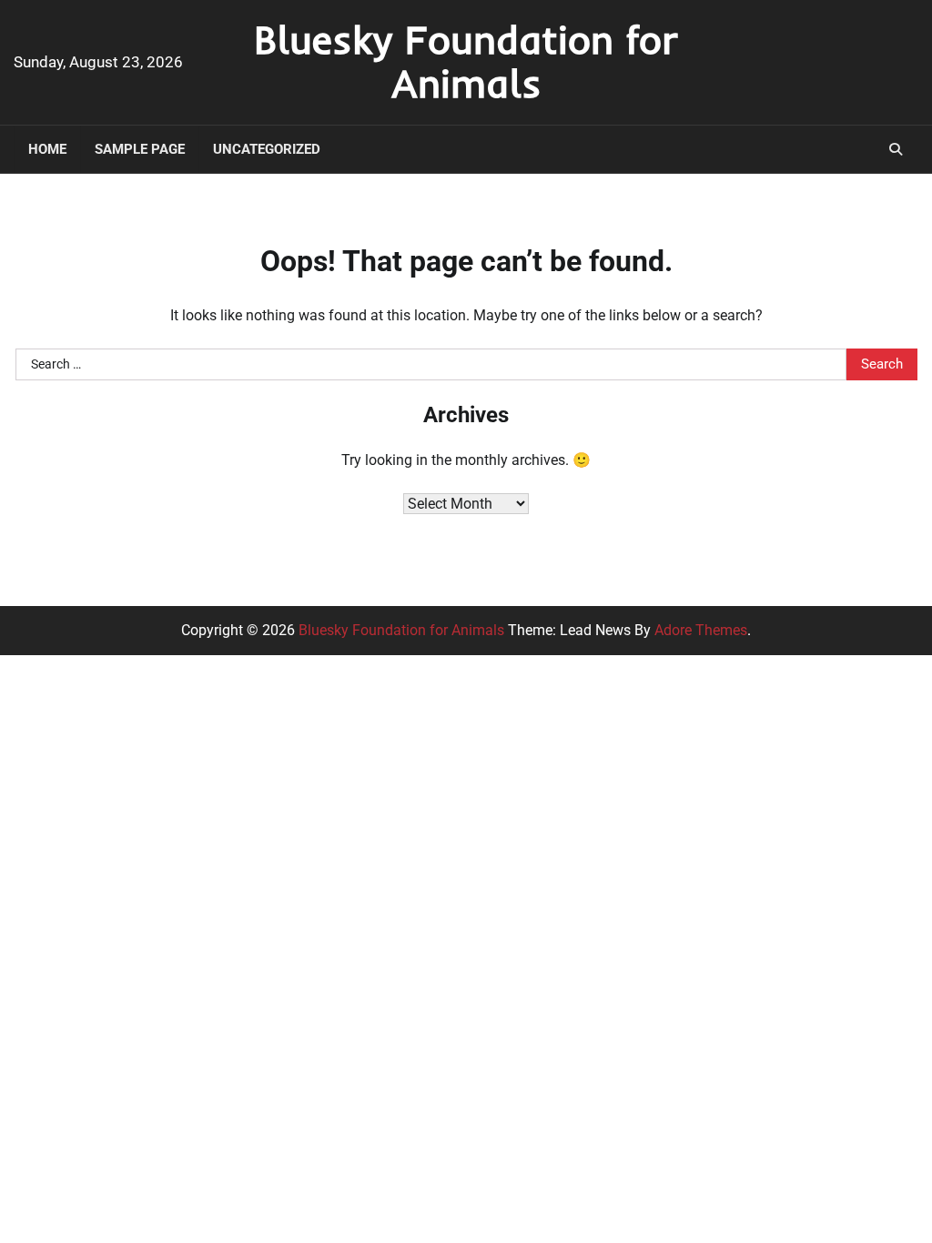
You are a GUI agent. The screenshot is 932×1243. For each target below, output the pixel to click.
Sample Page (140, 149)
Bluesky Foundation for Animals (466, 61)
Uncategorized (266, 149)
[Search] (895, 149)
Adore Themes (700, 630)
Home (47, 149)
